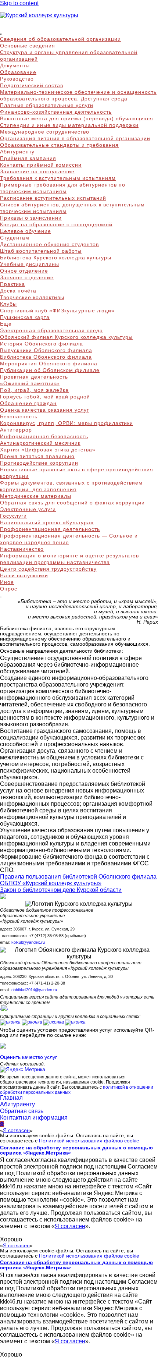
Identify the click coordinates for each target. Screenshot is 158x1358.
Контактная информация (34, 1117)
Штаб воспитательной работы (41, 251)
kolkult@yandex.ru (28, 942)
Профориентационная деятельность (50, 529)
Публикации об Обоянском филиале (50, 370)
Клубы (8, 304)
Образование (18, 72)
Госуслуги (13, 516)
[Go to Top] (2, 1124)
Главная (11, 1098)
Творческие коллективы (32, 297)
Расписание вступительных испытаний (53, 198)
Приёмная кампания (28, 158)
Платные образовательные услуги (46, 105)
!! (4, 1009)
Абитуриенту (17, 1104)
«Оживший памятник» (30, 383)
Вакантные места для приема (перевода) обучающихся (76, 118)
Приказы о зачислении (31, 218)
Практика (12, 284)
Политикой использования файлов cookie (90, 1141)
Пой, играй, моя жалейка (34, 390)
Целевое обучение (25, 231)
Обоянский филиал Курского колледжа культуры (66, 337)
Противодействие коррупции (39, 463)
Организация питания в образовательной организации (75, 138)
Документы (15, 65)
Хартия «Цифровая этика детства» (48, 450)
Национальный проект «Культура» (47, 522)
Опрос (8, 589)
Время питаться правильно (37, 456)
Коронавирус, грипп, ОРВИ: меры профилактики (66, 423)
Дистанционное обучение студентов (49, 244)
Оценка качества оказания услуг (44, 410)
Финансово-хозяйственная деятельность (56, 112)
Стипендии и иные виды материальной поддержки (69, 125)
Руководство (17, 79)
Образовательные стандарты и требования (59, 145)
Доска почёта (18, 291)
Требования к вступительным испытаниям (58, 178)
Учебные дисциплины (29, 264)
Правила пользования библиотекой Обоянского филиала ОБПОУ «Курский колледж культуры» (78, 879)
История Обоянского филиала (41, 344)
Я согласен (16, 1130)
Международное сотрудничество (44, 132)
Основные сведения (27, 46)
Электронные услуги (28, 509)
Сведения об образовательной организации (60, 39)
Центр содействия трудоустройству (48, 569)
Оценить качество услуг (28, 1057)
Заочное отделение (27, 277)
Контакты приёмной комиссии (41, 165)
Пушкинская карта (25, 317)
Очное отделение (24, 271)
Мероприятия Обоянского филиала (48, 363)
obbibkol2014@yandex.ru (34, 990)
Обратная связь (21, 1111)
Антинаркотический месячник (40, 443)
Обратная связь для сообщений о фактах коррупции (72, 503)
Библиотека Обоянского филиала (46, 357)
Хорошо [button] (11, 1239)
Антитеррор (16, 430)
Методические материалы (35, 496)
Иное (7, 582)
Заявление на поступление (37, 171)
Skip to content (19, 3)
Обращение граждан (28, 403)
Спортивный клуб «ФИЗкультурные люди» (57, 310)
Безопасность (18, 416)
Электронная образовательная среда (51, 330)
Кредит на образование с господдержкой (56, 224)
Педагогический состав (31, 85)
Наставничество (22, 549)
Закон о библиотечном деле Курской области (61, 890)
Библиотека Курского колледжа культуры (55, 257)
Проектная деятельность (34, 377)
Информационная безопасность (44, 436)
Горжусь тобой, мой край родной (45, 397)
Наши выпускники (24, 575)
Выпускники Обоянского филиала (46, 350)
